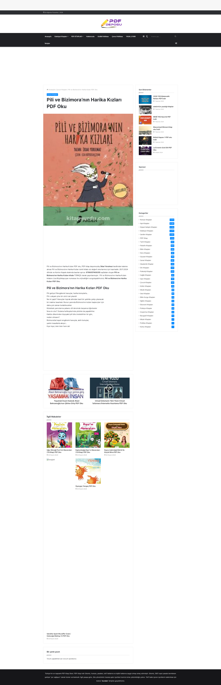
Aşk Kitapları (144, 223)
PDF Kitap (144, 238)
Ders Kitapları (145, 253)
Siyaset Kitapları (146, 257)
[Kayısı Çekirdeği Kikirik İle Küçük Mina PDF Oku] (117, 435)
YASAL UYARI (131, 36)
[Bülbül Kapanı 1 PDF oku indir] (145, 140)
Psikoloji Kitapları (146, 271)
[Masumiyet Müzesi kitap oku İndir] (145, 130)
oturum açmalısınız (69, 659)
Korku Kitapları (145, 327)
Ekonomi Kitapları (146, 305)
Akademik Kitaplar (146, 264)
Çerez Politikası (117, 36)
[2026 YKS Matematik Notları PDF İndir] (145, 99)
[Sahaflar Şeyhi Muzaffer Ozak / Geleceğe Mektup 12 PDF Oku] (59, 544)
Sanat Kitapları (145, 260)
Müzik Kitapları (145, 290)
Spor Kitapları (145, 279)
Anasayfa (48, 36)
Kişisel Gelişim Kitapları (148, 227)
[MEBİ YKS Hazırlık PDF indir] (145, 120)
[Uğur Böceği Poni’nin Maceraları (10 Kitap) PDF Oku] (59, 435)
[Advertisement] (110, 65)
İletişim (47, 43)
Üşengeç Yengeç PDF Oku (86, 486)
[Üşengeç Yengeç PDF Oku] (88, 471)
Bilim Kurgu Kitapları (147, 297)
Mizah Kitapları (145, 319)
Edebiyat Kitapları (61, 36)
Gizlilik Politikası (103, 36)
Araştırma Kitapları (147, 312)
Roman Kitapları (146, 220)
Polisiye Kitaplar (146, 308)
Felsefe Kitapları (146, 245)
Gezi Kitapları (145, 293)
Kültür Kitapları (145, 286)
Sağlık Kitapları (145, 275)
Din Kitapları (144, 268)
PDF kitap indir (79, 673)
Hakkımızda (90, 36)
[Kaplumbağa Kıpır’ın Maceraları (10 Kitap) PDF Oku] (88, 435)
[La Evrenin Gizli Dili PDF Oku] (145, 150)
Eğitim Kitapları (145, 301)
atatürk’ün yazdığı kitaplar (163, 106)
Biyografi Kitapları (146, 316)
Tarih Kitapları (145, 242)
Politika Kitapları (146, 323)
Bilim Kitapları (145, 249)
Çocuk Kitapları (61, 90)
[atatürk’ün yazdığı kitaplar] (145, 109)
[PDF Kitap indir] (110, 23)
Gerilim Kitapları (146, 234)
